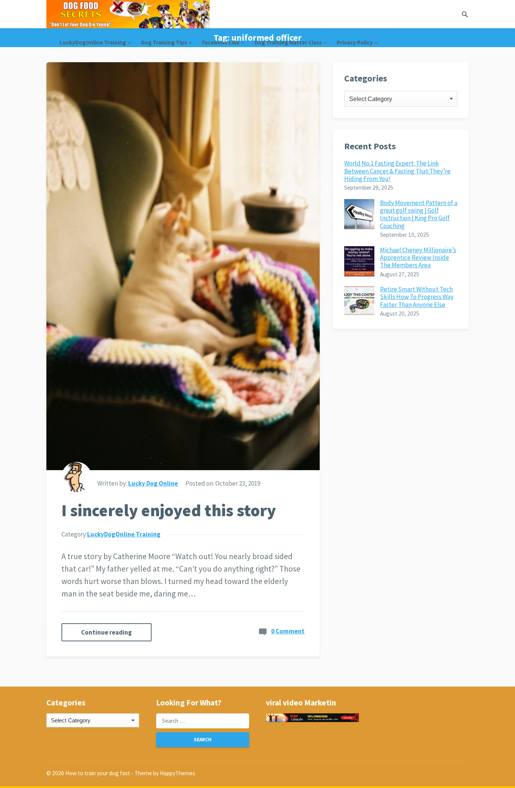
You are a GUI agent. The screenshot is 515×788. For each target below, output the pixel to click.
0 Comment (288, 631)
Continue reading (106, 632)
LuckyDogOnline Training (93, 42)
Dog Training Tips (164, 42)
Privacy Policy (355, 42)
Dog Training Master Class (288, 42)
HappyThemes (177, 773)
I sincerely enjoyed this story (168, 510)
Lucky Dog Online (153, 483)
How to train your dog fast (97, 773)
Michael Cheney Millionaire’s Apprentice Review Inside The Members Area (418, 258)
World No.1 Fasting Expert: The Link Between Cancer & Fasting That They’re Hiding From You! (397, 171)
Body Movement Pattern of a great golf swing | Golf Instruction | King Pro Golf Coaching (418, 214)
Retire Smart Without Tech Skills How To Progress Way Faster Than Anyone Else (417, 297)
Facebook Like (220, 42)
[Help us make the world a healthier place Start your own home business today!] (312, 717)
